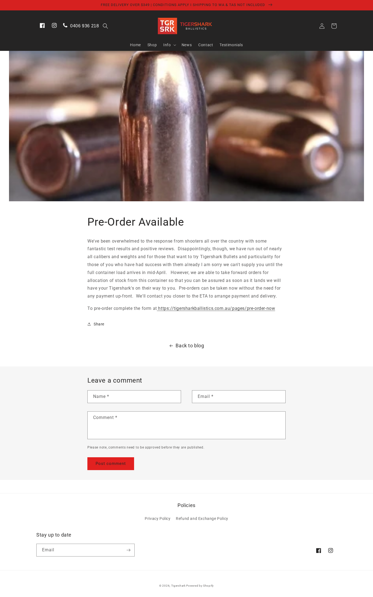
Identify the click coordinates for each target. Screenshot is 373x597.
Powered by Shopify (200, 585)
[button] (105, 26)
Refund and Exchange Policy (202, 518)
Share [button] (99, 324)
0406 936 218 (84, 26)
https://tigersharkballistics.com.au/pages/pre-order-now (216, 308)
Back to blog (190, 345)
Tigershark (179, 585)
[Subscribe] (128, 550)
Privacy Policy (157, 518)
